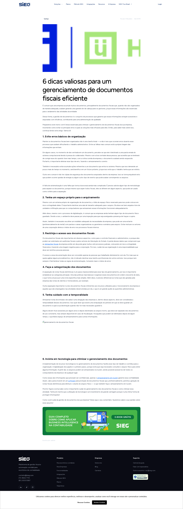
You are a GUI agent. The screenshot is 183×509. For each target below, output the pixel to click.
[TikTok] (27, 487)
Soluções (57, 4)
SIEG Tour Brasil (124, 4)
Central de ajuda (138, 463)
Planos (68, 4)
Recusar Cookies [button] (84, 502)
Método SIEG (78, 4)
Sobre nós (98, 463)
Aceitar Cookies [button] (99, 502)
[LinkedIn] (21, 487)
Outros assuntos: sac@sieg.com (144, 470)
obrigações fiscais (51, 244)
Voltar (46, 19)
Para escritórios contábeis (66, 463)
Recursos (101, 4)
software (71, 381)
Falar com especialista (140, 467)
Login (160, 4)
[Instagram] (32, 487)
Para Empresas (62, 467)
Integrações (91, 4)
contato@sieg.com (26, 475)
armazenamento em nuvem (107, 378)
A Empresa (111, 4)
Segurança (60, 486)
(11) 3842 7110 (24, 478)
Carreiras (98, 470)
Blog (96, 467)
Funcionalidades (62, 470)
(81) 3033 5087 (24, 480)
